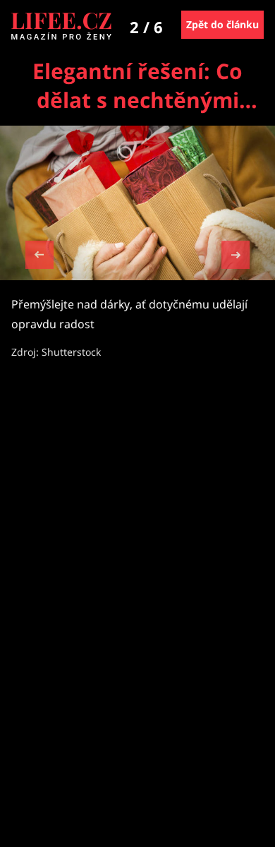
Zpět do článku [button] (222, 24)
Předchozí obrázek (39, 256)
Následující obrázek (235, 253)
